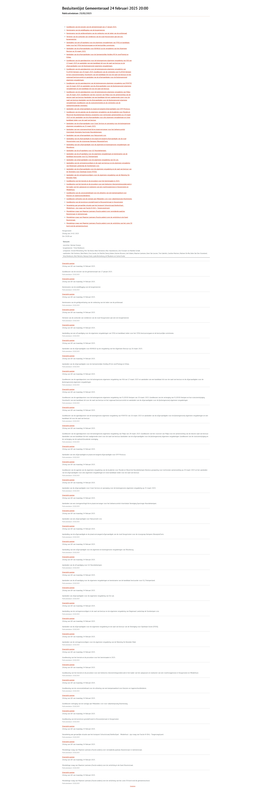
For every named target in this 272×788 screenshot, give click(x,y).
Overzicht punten (68, 263)
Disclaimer (132, 786)
